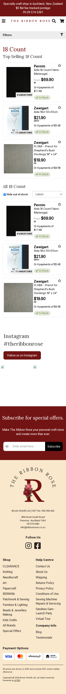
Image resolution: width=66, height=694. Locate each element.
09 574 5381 (35, 12)
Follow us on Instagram (22, 355)
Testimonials (44, 637)
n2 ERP (17, 680)
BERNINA (9, 594)
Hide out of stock (17, 194)
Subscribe (53, 446)
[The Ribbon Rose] (28, 21)
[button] (3, 21)
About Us (41, 572)
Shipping (41, 577)
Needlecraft (10, 577)
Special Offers (12, 631)
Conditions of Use (47, 594)
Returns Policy (45, 583)
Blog (39, 632)
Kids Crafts (10, 620)
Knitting (7, 572)
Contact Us (43, 566)
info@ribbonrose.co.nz (33, 527)
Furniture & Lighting (15, 605)
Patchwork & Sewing (16, 599)
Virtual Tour (43, 619)
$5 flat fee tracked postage (33, 8)
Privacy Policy (45, 588)
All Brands (9, 625)
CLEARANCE (11, 566)
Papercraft (9, 588)
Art (4, 583)
